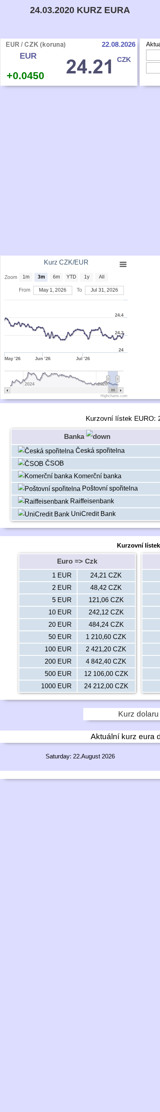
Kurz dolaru (138, 714)
